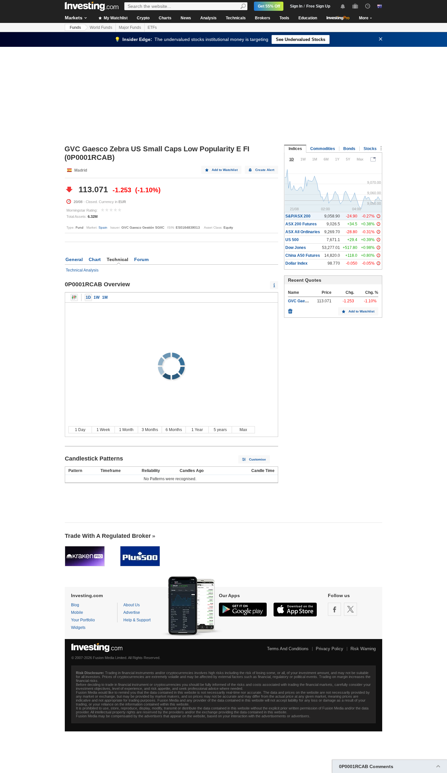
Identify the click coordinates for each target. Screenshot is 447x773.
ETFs (152, 27)
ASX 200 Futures (301, 224)
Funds (75, 27)
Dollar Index (296, 263)
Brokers (262, 18)
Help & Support (137, 620)
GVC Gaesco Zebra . (307, 301)
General (74, 259)
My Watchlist (115, 18)
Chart (95, 259)
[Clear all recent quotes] (290, 309)
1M (105, 297)
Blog (75, 605)
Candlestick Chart (74, 297)
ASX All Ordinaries (302, 232)
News (186, 18)
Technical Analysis (82, 270)
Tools (284, 18)
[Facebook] (334, 609)
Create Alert (264, 170)
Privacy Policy (329, 648)
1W (96, 297)
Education (307, 18)
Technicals (236, 18)
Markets (73, 17)
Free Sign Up (318, 6)
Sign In (296, 6)
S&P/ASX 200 (298, 216)
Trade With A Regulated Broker (108, 536)
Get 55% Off (269, 6)
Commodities (322, 148)
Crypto (143, 18)
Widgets (78, 627)
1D (88, 297)
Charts (165, 18)
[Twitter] (350, 609)
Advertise (131, 612)
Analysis (208, 18)
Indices (295, 148)
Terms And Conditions (288, 648)
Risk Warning (363, 648)
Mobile (77, 612)
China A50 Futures (302, 255)
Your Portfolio (83, 620)
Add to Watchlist (225, 170)
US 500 (292, 239)
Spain (102, 227)
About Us (131, 605)
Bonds (349, 148)
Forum (141, 259)
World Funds (101, 27)
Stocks (370, 148)
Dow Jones (295, 247)
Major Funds (130, 27)
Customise (257, 459)
